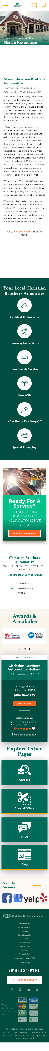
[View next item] (29, 649)
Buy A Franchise (24, 935)
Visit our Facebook (25, 734)
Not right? (35, 674)
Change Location (27, 980)
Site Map (24, 950)
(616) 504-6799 (21, 231)
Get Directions (24, 703)
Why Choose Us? (24, 927)
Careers (25, 931)
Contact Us (24, 946)
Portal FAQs (24, 962)
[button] (5, 5)
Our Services (24, 923)
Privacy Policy (24, 954)
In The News (24, 942)
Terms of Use (24, 939)
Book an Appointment (26, 533)
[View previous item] (19, 649)
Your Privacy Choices (22, 958)
